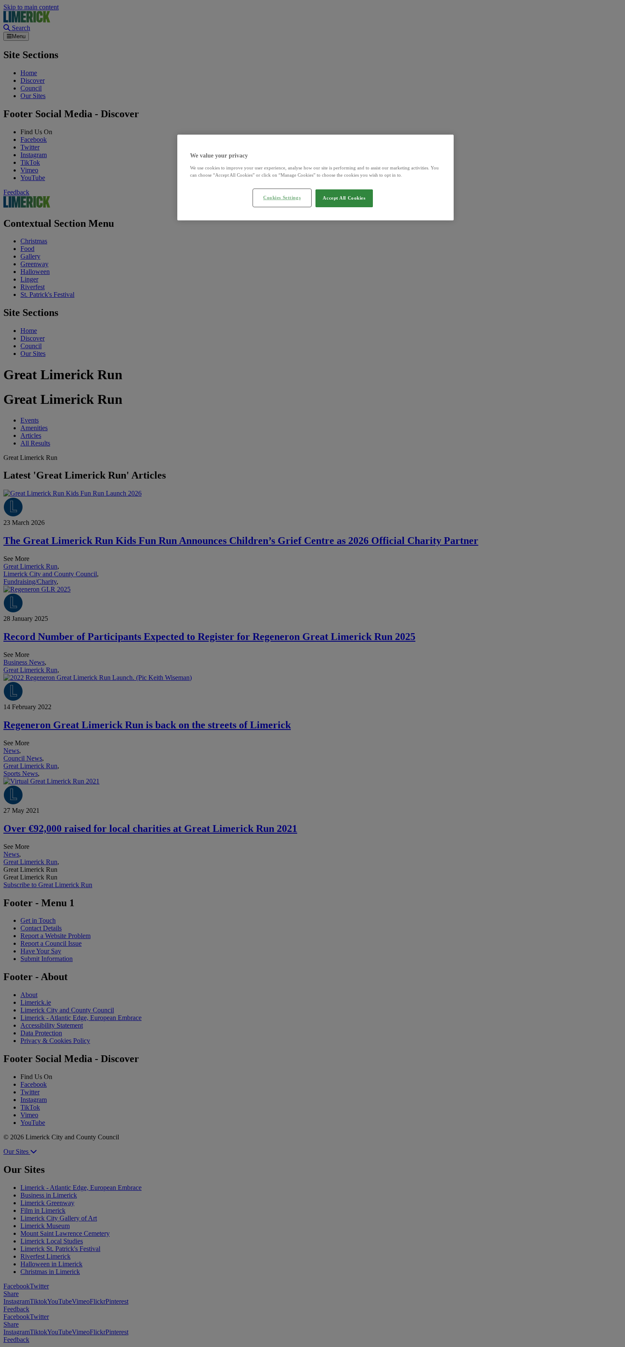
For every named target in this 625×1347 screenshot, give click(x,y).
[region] (315, 177)
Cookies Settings (282, 197)
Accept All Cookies (344, 197)
